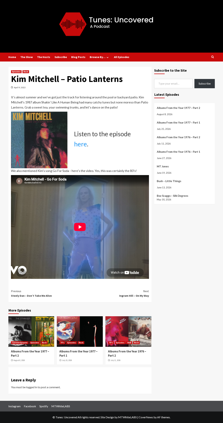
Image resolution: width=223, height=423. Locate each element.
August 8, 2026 (19, 360)
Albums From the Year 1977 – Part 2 (178, 107)
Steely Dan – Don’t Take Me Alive (31, 293)
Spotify (43, 406)
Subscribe (61, 57)
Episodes (16, 71)
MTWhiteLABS (60, 406)
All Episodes (121, 57)
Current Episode (20, 342)
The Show (26, 57)
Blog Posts (78, 57)
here (80, 144)
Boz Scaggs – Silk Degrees (172, 195)
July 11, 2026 (115, 360)
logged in (31, 387)
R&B (129, 342)
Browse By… (98, 57)
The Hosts (43, 57)
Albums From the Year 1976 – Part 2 (178, 137)
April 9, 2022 (20, 87)
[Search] (212, 57)
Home (12, 57)
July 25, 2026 (67, 360)
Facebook (30, 406)
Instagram (14, 406)
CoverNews (146, 417)
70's (62, 342)
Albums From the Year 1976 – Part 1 (178, 151)
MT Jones (163, 166)
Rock (26, 71)
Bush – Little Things (169, 180)
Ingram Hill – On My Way (134, 293)
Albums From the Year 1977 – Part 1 (178, 122)
